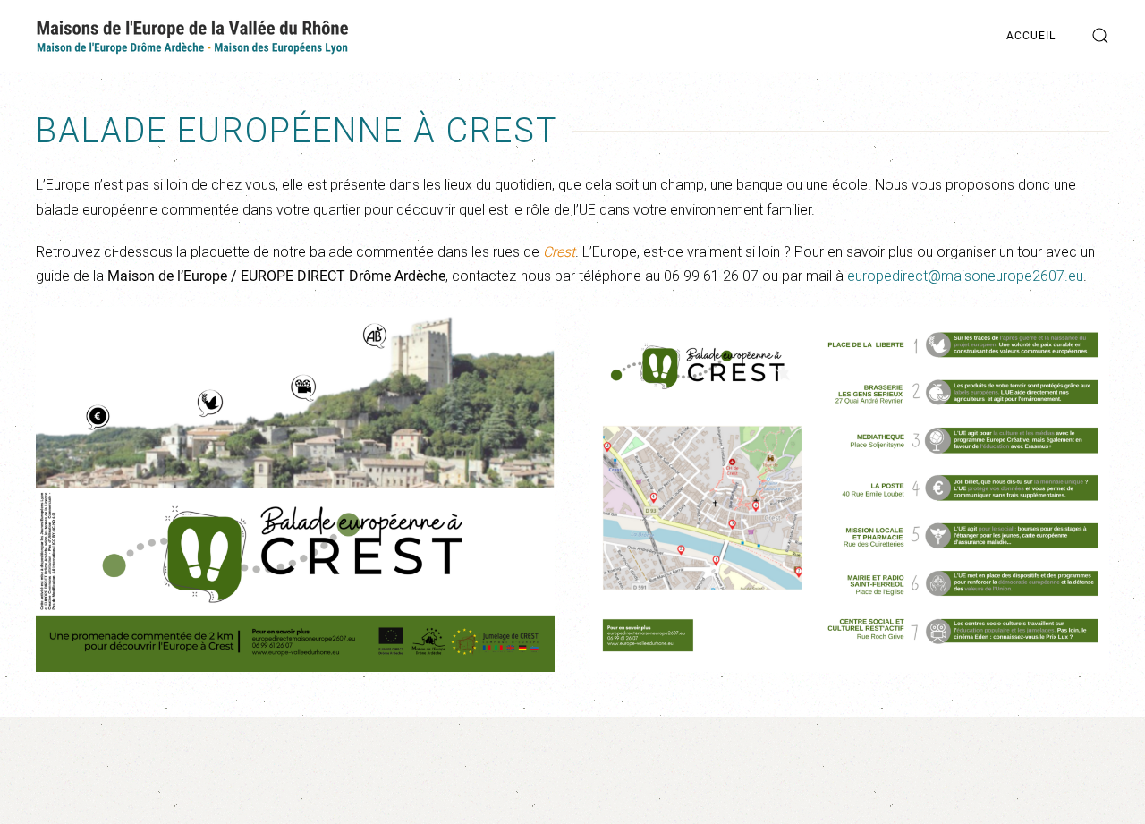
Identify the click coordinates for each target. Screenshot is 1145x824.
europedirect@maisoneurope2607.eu (965, 276)
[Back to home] (192, 36)
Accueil (1031, 36)
